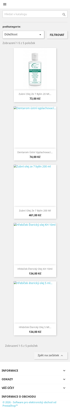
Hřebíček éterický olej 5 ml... (35, 327)
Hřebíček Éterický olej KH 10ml (35, 268)
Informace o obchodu (19, 396)
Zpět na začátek (51, 355)
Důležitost (23, 34)
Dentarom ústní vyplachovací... (35, 152)
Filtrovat (57, 35)
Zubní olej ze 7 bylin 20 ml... (35, 94)
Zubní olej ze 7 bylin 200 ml (35, 210)
